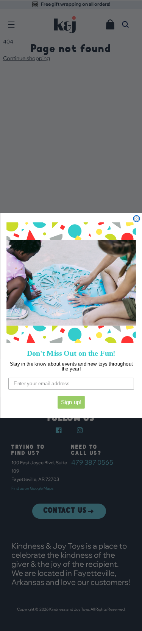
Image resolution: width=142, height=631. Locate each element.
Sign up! (71, 402)
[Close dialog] (136, 219)
